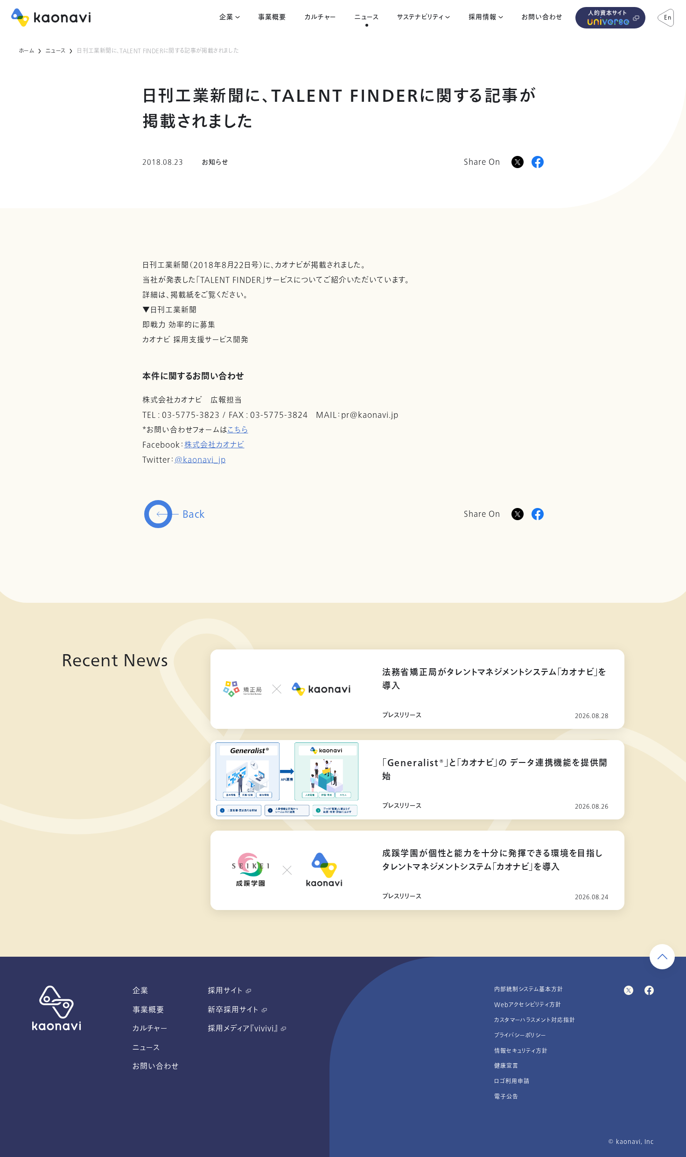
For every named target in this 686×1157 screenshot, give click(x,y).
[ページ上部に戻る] (662, 956)
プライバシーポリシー (520, 1035)
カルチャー (320, 17)
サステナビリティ (420, 17)
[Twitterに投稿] (517, 514)
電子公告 (506, 1097)
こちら (237, 430)
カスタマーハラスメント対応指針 (534, 1020)
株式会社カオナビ (214, 445)
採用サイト (226, 990)
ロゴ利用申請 (512, 1081)
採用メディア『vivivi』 (244, 1028)
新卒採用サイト (234, 1010)
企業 (226, 17)
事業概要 (272, 17)
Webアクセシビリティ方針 (527, 1005)
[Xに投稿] (517, 162)
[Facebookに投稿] (538, 162)
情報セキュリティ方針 (521, 1051)
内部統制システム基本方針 (528, 989)
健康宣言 (506, 1066)
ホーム (26, 51)
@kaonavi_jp (200, 460)
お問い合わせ (542, 17)
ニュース (367, 17)
